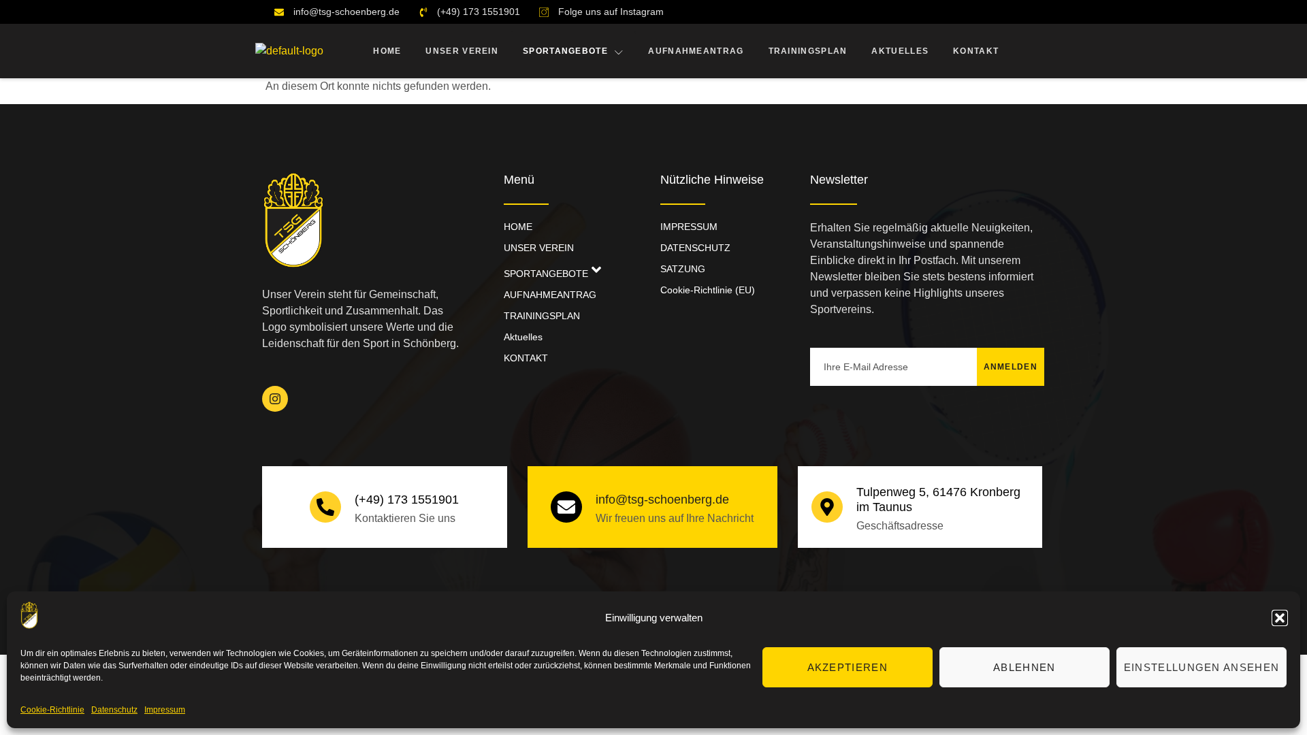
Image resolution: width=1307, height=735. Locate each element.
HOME (387, 51)
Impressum (164, 710)
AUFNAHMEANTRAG (695, 51)
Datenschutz (114, 710)
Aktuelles (900, 51)
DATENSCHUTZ (695, 247)
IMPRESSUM (688, 226)
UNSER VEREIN (461, 51)
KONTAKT (976, 51)
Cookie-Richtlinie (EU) (707, 289)
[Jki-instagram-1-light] (275, 399)
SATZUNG (682, 268)
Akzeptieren (847, 667)
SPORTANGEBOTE (565, 51)
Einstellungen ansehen (1201, 667)
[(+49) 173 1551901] (325, 507)
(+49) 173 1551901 (407, 499)
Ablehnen (1024, 667)
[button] (1280, 618)
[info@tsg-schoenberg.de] (566, 507)
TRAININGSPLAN (808, 51)
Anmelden (1010, 367)
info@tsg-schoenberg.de (662, 499)
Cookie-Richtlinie (52, 710)
